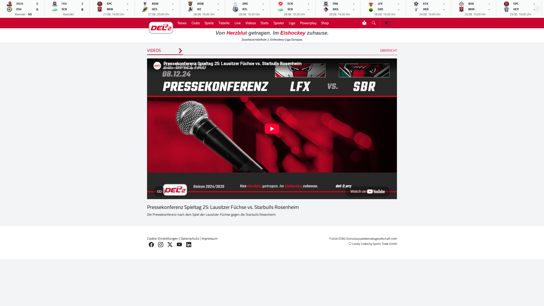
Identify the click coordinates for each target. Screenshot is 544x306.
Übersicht (388, 50)
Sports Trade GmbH (385, 243)
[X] (170, 244)
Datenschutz (190, 238)
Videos (250, 22)
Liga (292, 22)
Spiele (209, 22)
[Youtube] (179, 244)
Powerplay (308, 22)
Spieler (278, 22)
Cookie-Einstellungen (162, 238)
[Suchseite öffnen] (373, 22)
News (182, 22)
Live (238, 22)
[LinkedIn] (188, 244)
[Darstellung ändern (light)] (388, 22)
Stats (265, 22)
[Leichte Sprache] (364, 22)
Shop (325, 22)
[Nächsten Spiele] (537, 9)
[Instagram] (160, 244)
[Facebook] (151, 244)
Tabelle (224, 22)
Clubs (195, 22)
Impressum (209, 238)
